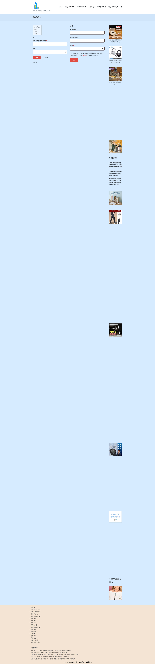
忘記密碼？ (35, 62)
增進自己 (33, 629)
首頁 (32, 607)
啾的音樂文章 (34, 616)
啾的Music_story (35, 610)
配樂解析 (33, 623)
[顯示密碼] (66, 52)
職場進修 (33, 631)
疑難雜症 (33, 634)
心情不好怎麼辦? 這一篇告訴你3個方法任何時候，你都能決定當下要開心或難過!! (53, 659)
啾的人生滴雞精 (35, 612)
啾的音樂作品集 (35, 642)
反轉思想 (33, 636)
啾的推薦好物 (34, 640)
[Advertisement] (115, 112)
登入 (36, 31)
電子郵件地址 (75, 37)
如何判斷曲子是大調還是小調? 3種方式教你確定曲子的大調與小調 (115, 173)
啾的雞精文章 (34, 627)
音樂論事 (33, 621)
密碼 (35, 49)
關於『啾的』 (34, 614)
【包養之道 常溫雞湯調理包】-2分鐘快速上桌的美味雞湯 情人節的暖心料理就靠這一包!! (115, 181)
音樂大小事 (34, 625)
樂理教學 (33, 618)
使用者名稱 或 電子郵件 (40, 41)
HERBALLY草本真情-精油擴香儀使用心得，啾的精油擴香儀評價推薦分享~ (115, 165)
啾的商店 (33, 638)
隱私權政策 (86, 55)
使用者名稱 (74, 29)
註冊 (36, 33)
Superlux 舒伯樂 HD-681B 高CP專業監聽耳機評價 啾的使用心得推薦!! (50, 657)
